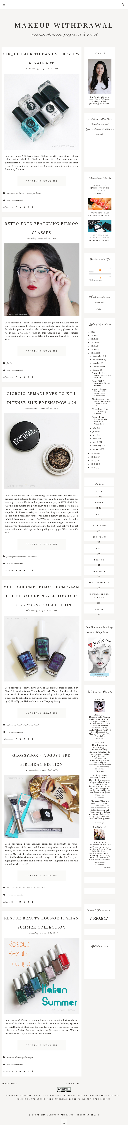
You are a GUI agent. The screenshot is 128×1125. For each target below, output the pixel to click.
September (98, 367)
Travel (99, 609)
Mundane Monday (99, 582)
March (96, 442)
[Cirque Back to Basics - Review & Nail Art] (41, 112)
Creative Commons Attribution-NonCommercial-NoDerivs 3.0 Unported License (69, 1097)
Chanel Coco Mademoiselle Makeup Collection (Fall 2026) (99, 717)
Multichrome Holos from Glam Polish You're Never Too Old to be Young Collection (41, 595)
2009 (93, 467)
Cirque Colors (15, 193)
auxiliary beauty (99, 775)
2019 (93, 335)
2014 (93, 353)
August (96, 370)
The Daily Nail (99, 827)
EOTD (99, 514)
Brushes (99, 559)
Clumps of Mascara (100, 801)
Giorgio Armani (17, 556)
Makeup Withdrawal (64, 24)
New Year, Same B (99, 804)
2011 (93, 460)
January (96, 449)
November (98, 360)
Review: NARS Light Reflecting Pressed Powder (99, 237)
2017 (93, 342)
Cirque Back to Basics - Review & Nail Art (41, 57)
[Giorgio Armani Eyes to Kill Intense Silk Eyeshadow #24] (41, 451)
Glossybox (40, 888)
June (95, 432)
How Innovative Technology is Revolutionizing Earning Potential (98, 748)
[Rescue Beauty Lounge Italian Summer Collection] (41, 976)
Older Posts (72, 1083)
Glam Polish (14, 725)
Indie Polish (33, 193)
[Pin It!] (25, 207)
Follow (99, 309)
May (95, 435)
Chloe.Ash (99, 743)
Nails (99, 491)
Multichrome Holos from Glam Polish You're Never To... (101, 402)
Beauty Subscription (19, 888)
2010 (93, 464)
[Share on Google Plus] (29, 207)
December (98, 356)
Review (32, 556)
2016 (93, 346)
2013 (93, 453)
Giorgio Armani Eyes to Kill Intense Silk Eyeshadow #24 (42, 397)
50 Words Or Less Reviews (99, 595)
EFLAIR (95, 1114)
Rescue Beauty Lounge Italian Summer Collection (41, 922)
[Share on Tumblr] (32, 207)
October (97, 363)
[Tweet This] (21, 207)
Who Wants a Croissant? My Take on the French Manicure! (100, 844)
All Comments (95, 280)
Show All (107, 867)
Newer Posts (9, 1083)
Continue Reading (42, 181)
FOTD (9, 363)
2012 (93, 457)
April (95, 439)
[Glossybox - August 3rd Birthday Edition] (41, 806)
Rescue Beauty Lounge (20, 1057)
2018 (93, 339)
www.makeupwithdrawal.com (62, 1095)
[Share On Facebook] (17, 207)
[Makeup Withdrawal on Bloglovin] (99, 655)
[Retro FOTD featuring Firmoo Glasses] (41, 279)
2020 (93, 332)
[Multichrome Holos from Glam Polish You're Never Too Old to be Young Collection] (41, 648)
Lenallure (99, 699)
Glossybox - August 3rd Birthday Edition (41, 759)
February (97, 446)
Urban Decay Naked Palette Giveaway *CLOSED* (99, 189)
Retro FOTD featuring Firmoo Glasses (41, 227)
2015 (93, 349)
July (95, 428)
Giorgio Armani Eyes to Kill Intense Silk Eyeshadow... (99, 392)
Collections (99, 525)
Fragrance (99, 571)
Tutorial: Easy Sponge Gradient (98, 213)
